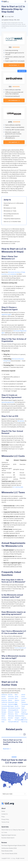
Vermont (24, 710)
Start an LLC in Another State (12, 221)
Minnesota (11, 708)
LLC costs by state (18, 487)
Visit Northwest (13, 65)
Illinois (3, 718)
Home (3, 811)
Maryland (11, 702)
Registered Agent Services (8, 835)
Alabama (4, 694)
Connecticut (5, 706)
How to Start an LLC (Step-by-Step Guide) (13, 830)
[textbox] (14, 793)
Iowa (2, 721)
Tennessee (24, 704)
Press (3, 816)
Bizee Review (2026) (6, 851)
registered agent (6, 314)
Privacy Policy (5, 819)
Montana (11, 714)
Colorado (4, 704)
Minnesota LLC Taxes (10, 211)
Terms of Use (5, 822)
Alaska (3, 696)
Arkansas (4, 700)
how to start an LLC (20, 648)
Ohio (16, 714)
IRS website (20, 421)
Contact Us (4, 814)
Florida (3, 710)
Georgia (3, 712)
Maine (10, 700)
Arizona (3, 698)
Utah (22, 708)
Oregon (17, 718)
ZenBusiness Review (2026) (9, 848)
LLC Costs (4, 832)
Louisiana (11, 698)
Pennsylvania (19, 720)
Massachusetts (12, 704)
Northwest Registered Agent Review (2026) (13, 845)
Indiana (3, 720)
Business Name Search (7, 838)
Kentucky (11, 696)
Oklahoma (18, 716)
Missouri (10, 712)
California (4, 702)
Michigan (11, 706)
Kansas (10, 694)
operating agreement (7, 402)
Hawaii (3, 714)
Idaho (3, 716)
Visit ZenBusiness (12, 100)
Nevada (10, 718)
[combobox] (14, 793)
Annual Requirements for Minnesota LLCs (11, 214)
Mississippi (11, 710)
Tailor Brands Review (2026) (9, 853)
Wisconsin (24, 720)
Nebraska (11, 716)
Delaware (4, 708)
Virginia (23, 712)
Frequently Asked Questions (12, 218)
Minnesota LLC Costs (10, 208)
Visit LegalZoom (13, 142)
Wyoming (24, 721)
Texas (23, 706)
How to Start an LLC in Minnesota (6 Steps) (13, 204)
